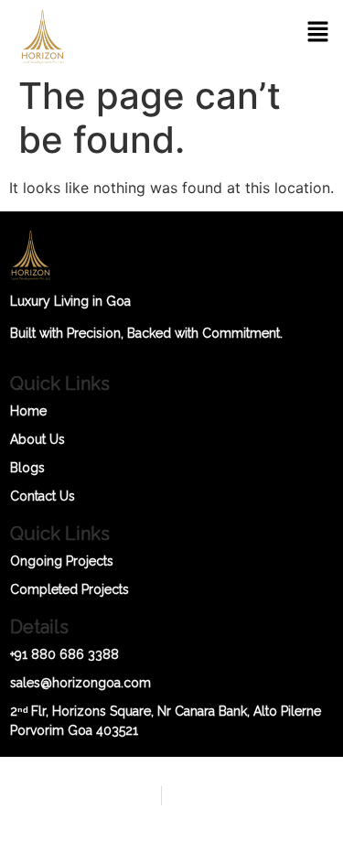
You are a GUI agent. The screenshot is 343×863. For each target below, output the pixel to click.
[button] (317, 33)
